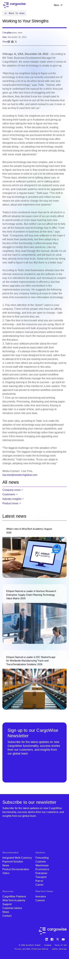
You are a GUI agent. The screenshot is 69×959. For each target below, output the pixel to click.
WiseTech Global (44, 891)
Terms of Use (61, 945)
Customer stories (12, 908)
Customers (8, 494)
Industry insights (11, 499)
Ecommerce (42, 869)
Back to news (17, 13)
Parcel (39, 881)
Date (4, 37)
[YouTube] (64, 938)
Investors (40, 896)
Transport (40, 877)
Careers (40, 900)
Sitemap (47, 945)
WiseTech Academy (13, 900)
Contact (6, 915)
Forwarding (42, 857)
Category (6, 32)
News (5, 865)
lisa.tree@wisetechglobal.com (19, 475)
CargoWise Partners (14, 896)
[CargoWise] (14, 5)
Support (7, 904)
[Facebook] (12, 42)
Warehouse (42, 865)
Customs (40, 861)
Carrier (39, 884)
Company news (11, 490)
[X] (16, 42)
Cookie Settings (59, 949)
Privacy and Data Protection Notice (31, 949)
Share (5, 41)
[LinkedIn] (9, 42)
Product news (10, 503)
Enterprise (41, 873)
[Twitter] (58, 938)
